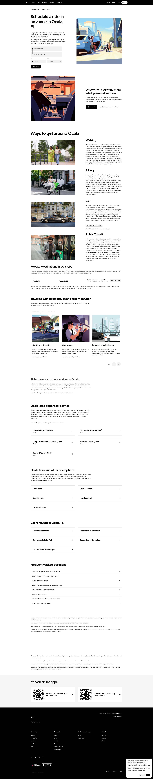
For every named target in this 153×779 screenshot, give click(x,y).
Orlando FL (63, 281)
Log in (118, 2)
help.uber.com (88, 626)
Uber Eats (51, 2)
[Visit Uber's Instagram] (39, 757)
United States (35, 9)
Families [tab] (44, 311)
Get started (91, 107)
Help (113, 2)
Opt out (142, 775)
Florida (43, 9)
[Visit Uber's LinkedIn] (31, 757)
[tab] (57, 311)
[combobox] (34, 49)
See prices (36, 66)
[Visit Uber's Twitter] (43, 757)
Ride (33, 2)
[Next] (119, 364)
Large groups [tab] (35, 311)
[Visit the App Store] (47, 765)
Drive (38, 2)
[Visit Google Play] (36, 765)
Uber (28, 2)
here (144, 770)
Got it (148, 775)
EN (109, 2)
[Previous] (114, 364)
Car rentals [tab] (52, 311)
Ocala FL (36, 281)
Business (44, 2)
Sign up (124, 2)
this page (104, 664)
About (58, 2)
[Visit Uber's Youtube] (35, 757)
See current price (115, 280)
